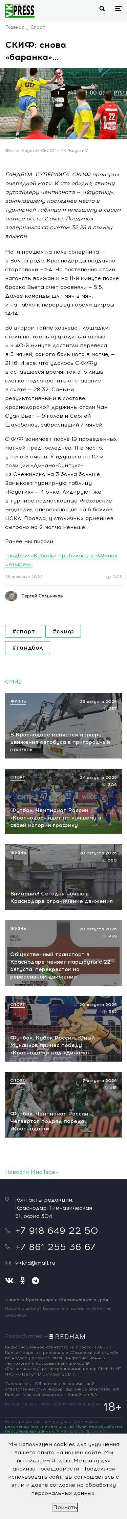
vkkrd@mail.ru (35, 1263)
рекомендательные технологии (39, 1426)
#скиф (63, 631)
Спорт (37, 27)
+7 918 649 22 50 (56, 1230)
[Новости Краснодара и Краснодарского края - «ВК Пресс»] (20, 10)
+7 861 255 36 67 (55, 1246)
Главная (14, 27)
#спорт (23, 631)
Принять (65, 1507)
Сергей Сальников (42, 595)
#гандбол (27, 647)
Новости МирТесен (32, 1172)
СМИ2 (13, 681)
